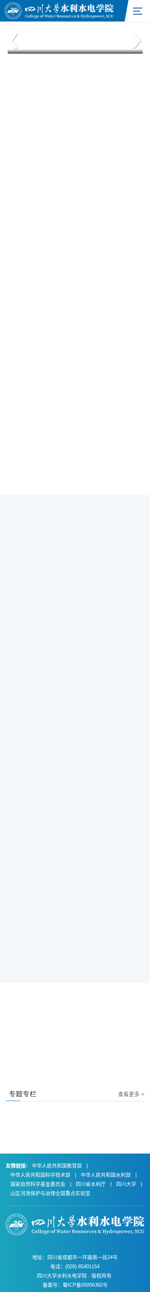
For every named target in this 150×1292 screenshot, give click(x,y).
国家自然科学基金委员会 (37, 1184)
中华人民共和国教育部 (57, 1166)
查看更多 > (131, 1094)
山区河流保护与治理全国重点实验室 (50, 1193)
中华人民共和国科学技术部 (40, 1175)
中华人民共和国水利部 (106, 1175)
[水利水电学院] (59, 10)
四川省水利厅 (91, 1184)
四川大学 (126, 1184)
